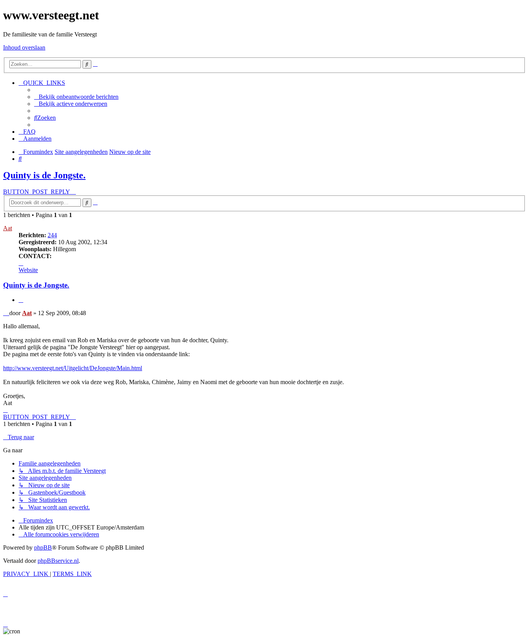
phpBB (43, 547)
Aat (7, 228)
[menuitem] (76, 96)
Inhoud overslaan (24, 47)
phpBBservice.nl (58, 560)
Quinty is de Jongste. (44, 175)
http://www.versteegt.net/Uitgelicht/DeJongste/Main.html (72, 368)
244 (52, 235)
